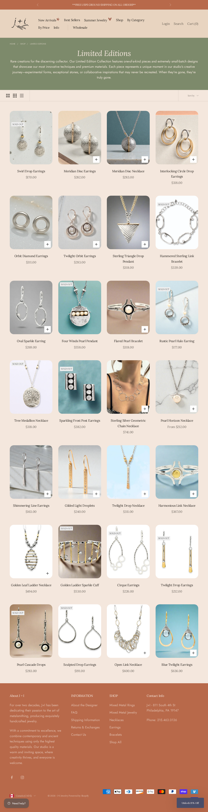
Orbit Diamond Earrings (31, 256)
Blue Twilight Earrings (176, 664)
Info (56, 27)
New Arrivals (47, 20)
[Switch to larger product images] (8, 95)
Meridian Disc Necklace (128, 171)
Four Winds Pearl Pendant (80, 341)
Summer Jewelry (96, 20)
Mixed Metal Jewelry (123, 712)
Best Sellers (72, 20)
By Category (135, 20)
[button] (190, 803)
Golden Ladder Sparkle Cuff (80, 585)
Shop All (115, 742)
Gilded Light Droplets (79, 505)
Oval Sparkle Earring (31, 341)
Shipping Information (85, 720)
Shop (119, 20)
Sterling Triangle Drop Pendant (128, 258)
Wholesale (80, 27)
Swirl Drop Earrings (31, 171)
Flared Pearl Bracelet (128, 341)
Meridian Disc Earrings (79, 171)
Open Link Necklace (128, 664)
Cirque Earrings (128, 585)
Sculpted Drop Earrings (79, 664)
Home (12, 43)
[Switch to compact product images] (22, 95)
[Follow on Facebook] (12, 777)
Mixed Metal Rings (122, 705)
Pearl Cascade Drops (31, 664)
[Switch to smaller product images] (15, 95)
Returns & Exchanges (85, 727)
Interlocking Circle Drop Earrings (177, 174)
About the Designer (84, 705)
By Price (44, 27)
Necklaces (116, 720)
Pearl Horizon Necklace (177, 420)
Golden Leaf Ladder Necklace (31, 585)
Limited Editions (38, 43)
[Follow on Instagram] (22, 777)
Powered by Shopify (79, 795)
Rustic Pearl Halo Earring (176, 341)
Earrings (114, 727)
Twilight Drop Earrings (177, 585)
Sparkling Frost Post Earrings (79, 420)
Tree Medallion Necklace (31, 420)
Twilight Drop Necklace (128, 505)
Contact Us (78, 734)
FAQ (74, 712)
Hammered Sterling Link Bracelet (177, 258)
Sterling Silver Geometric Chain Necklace (128, 423)
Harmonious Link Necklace (177, 505)
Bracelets (115, 734)
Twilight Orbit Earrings (80, 256)
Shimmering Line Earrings (31, 505)
